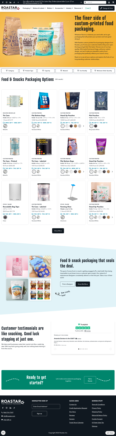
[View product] (14, 111)
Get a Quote (90, 380)
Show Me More (83, 284)
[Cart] (113, 2)
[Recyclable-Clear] (71, 126)
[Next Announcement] (81, 2)
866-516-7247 (8, 412)
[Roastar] (10, 8)
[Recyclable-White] (67, 126)
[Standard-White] (34, 126)
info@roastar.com (9, 416)
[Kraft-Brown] (75, 126)
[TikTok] (14, 2)
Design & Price (108, 8)
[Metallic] (5, 126)
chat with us (7, 420)
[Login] (109, 2)
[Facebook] (2, 2)
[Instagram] (6, 2)
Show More (58, 231)
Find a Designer (67, 284)
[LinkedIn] (10, 2)
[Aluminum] (62, 217)
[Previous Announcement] (18, 2)
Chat (111, 433)
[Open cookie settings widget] (3, 432)
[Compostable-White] (79, 126)
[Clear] (5, 217)
